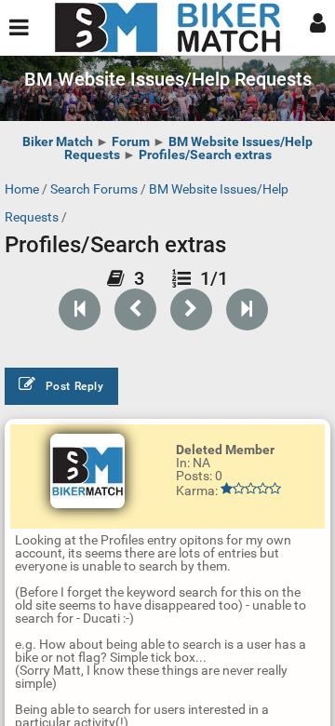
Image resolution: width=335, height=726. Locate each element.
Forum (131, 141)
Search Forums (94, 189)
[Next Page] (191, 309)
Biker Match (57, 141)
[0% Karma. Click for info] (251, 488)
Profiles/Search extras (205, 154)
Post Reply (75, 386)
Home (22, 189)
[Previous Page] (135, 309)
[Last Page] (247, 309)
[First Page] (79, 309)
